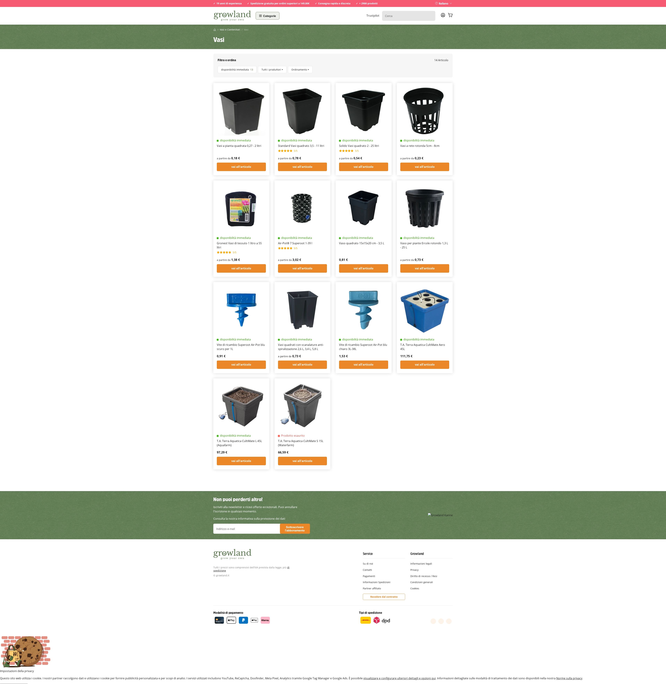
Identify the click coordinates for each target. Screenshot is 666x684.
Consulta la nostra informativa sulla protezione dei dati (249, 519)
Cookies (414, 588)
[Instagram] (449, 621)
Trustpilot (372, 16)
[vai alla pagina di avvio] (232, 16)
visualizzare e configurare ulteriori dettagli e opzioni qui (399, 678)
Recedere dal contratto (384, 596)
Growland (417, 553)
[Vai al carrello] (450, 16)
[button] (333, 69)
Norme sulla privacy (569, 678)
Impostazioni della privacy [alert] (17, 671)
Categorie (269, 16)
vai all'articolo (241, 167)
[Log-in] (443, 16)
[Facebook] (433, 621)
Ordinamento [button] (299, 69)
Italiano (443, 3)
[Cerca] (430, 16)
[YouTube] (441, 621)
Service (368, 553)
